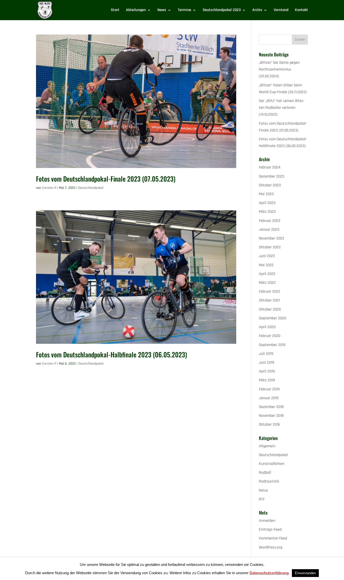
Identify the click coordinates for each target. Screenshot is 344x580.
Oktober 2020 (270, 309)
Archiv (257, 10)
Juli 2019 (266, 353)
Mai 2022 (266, 265)
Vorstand (281, 10)
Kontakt (301, 10)
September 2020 (272, 318)
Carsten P (49, 188)
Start (115, 10)
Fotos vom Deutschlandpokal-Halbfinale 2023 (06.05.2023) (111, 354)
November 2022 (271, 238)
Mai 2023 (266, 194)
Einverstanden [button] (305, 573)
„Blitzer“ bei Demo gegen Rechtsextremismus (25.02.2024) (279, 69)
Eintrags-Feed (270, 529)
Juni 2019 (266, 362)
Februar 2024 (269, 167)
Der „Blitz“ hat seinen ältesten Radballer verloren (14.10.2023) (281, 107)
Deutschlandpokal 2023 (222, 10)
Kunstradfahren (271, 463)
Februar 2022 (269, 291)
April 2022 (267, 274)
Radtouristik (269, 481)
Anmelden (267, 520)
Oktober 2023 (270, 185)
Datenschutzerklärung (269, 573)
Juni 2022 (267, 256)
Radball (265, 472)
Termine (184, 10)
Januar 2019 (269, 398)
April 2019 (267, 371)
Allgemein (267, 446)
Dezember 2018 (271, 407)
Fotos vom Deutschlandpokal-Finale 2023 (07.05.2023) (106, 179)
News (161, 10)
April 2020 (267, 327)
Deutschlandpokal (90, 188)
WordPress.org (270, 547)
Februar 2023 (269, 220)
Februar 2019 (269, 389)
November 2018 (271, 415)
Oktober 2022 (270, 247)
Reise (263, 490)
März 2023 (267, 211)
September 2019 (272, 345)
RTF (262, 499)
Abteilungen (136, 10)
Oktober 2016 (269, 424)
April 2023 (267, 203)
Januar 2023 (269, 229)
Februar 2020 (269, 335)
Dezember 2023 (271, 176)
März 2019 (267, 380)
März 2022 (267, 282)
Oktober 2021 (269, 300)
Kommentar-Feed (273, 538)
